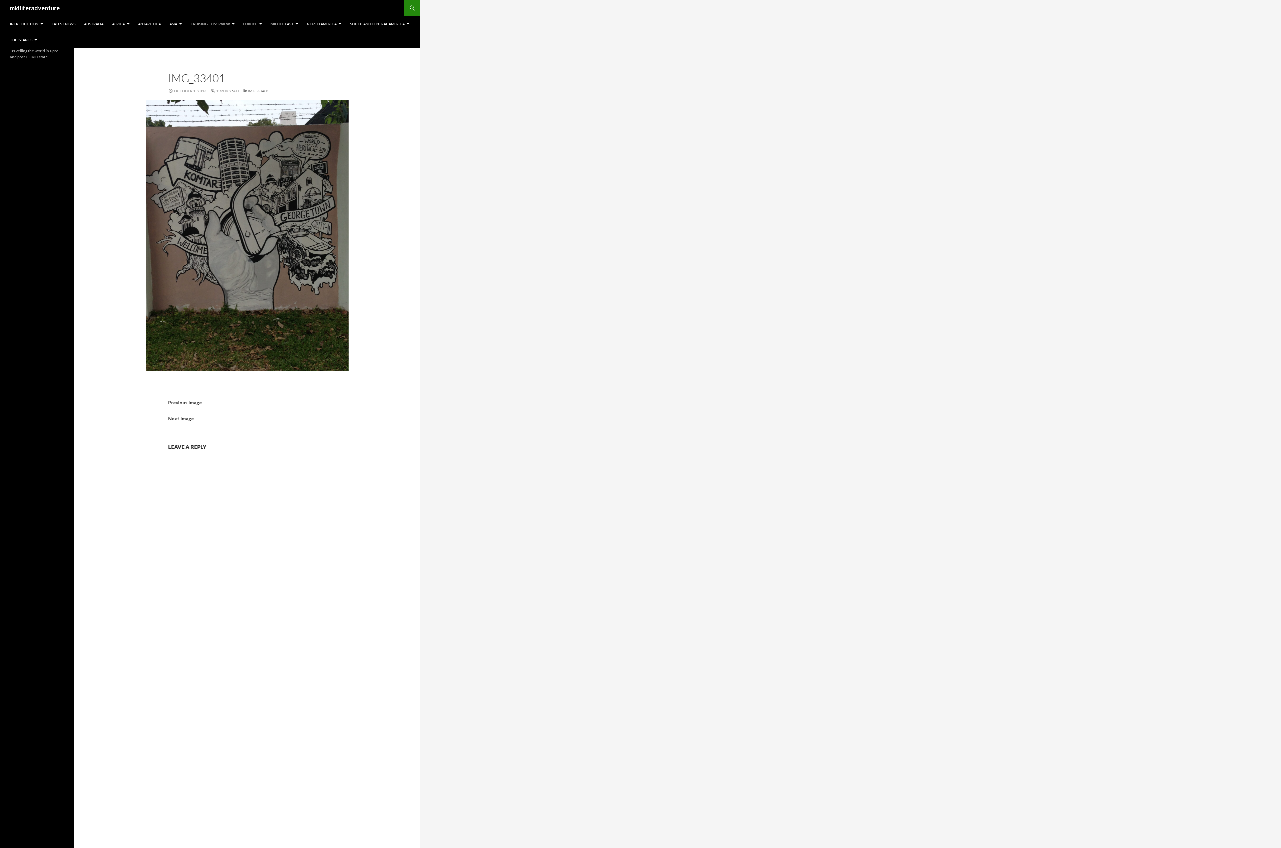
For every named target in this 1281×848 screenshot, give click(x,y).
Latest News (63, 24)
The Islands (21, 40)
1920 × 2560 (227, 90)
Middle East (282, 24)
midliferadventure (35, 8)
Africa (118, 24)
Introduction (24, 24)
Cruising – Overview (210, 24)
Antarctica (149, 24)
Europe (250, 24)
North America (322, 24)
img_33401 (258, 90)
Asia (173, 24)
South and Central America (377, 24)
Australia (93, 24)
